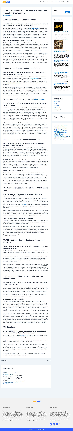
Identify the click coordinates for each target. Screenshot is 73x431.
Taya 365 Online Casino (62, 137)
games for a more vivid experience (13, 82)
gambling (64, 128)
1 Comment (17, 380)
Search (55, 10)
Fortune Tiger (57, 101)
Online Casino (38, 99)
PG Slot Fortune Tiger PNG (59, 134)
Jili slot (55, 103)
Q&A (68, 1)
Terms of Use (62, 1)
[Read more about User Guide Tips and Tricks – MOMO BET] (8, 373)
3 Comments (5, 382)
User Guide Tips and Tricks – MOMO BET (7, 378)
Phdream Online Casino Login (59, 136)
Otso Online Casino (57, 133)
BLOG (56, 1)
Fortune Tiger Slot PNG (58, 128)
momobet (56, 131)
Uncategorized (57, 109)
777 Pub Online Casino (34, 28)
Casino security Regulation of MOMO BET (19, 377)
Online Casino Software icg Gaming (60, 132)
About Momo (43, 1)
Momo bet (11, 382)
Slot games (67, 136)
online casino (60, 131)
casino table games (35, 78)
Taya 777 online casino (58, 138)
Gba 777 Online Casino (58, 129)
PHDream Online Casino (58, 135)
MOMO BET (64, 130)
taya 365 (55, 137)
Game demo (50, 1)
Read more (66, 39)
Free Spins (24, 204)
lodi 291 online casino (58, 130)
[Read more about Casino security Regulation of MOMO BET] (19, 372)
